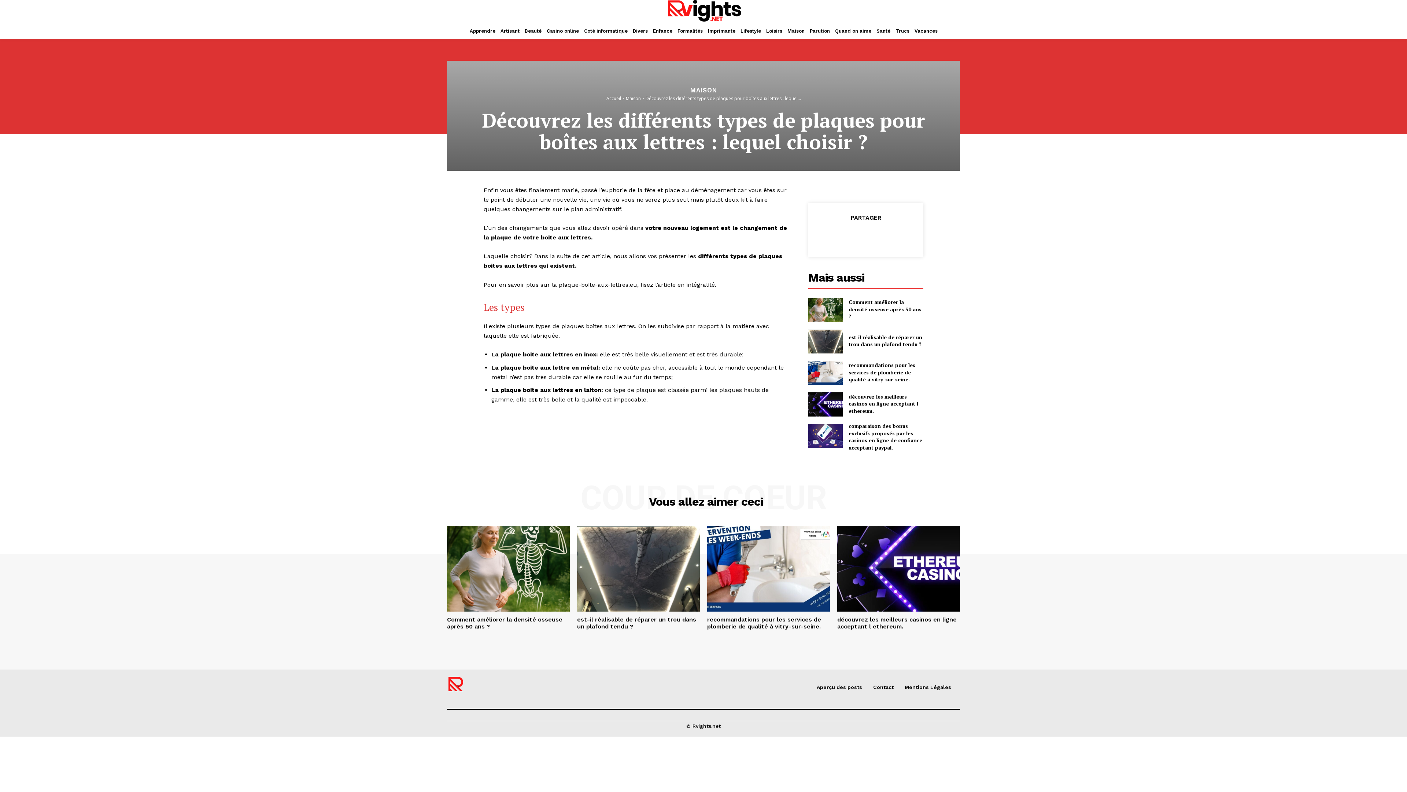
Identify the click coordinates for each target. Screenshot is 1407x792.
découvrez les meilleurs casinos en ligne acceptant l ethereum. (883, 403)
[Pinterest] (865, 236)
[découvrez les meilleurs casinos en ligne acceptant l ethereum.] (825, 404)
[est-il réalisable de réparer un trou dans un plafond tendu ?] (825, 342)
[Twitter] (848, 236)
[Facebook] (831, 236)
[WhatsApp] (882, 236)
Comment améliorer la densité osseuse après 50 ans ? (885, 309)
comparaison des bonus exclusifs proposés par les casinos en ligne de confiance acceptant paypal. (885, 436)
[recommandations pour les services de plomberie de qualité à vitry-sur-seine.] (825, 373)
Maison (703, 90)
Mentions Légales (928, 687)
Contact (883, 687)
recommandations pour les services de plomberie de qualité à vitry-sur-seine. (882, 372)
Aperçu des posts (839, 687)
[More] (899, 236)
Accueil (613, 98)
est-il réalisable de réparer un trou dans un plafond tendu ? (885, 341)
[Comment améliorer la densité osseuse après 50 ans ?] (825, 310)
